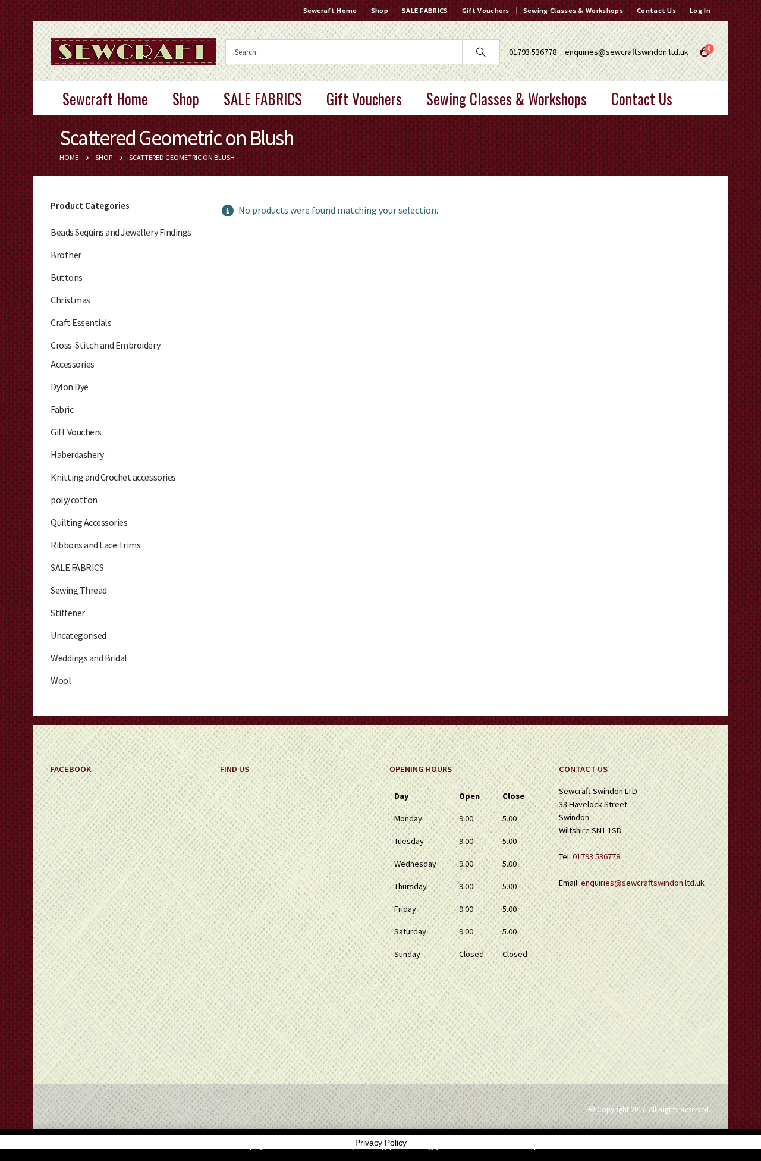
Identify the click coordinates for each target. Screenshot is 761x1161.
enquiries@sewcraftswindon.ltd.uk (626, 51)
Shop (379, 10)
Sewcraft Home (330, 10)
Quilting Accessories (89, 522)
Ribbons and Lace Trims (95, 545)
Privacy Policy (381, 1142)
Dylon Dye (70, 387)
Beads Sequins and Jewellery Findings (121, 232)
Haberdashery (77, 454)
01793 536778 (596, 856)
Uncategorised (78, 635)
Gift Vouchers (486, 10)
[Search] (481, 52)
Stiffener (68, 613)
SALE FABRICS (425, 10)
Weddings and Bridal (89, 658)
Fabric (62, 409)
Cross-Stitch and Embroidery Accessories (105, 354)
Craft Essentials (81, 322)
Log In (700, 10)
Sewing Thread (79, 590)
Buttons (67, 277)
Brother (66, 255)
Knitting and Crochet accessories (113, 477)
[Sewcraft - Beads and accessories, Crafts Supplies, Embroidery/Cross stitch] (133, 51)
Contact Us (656, 10)
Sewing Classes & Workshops (573, 10)
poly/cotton (74, 500)
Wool (61, 680)
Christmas (70, 300)
